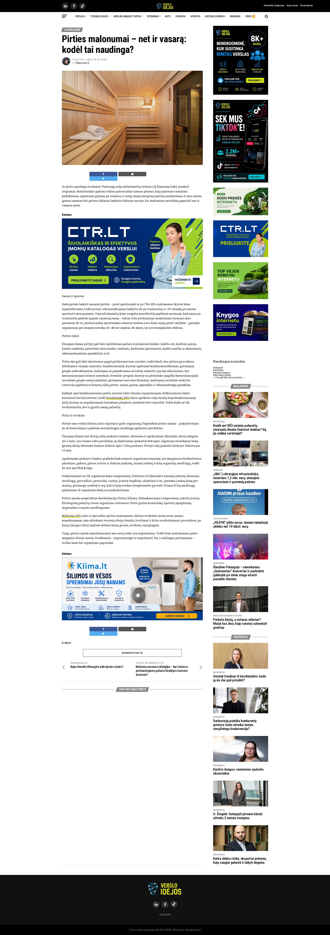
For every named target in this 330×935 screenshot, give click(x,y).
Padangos (218, 367)
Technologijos (99, 16)
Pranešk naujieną (274, 5)
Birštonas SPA (71, 516)
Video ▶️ (250, 16)
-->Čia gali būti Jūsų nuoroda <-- (229, 377)
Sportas (195, 16)
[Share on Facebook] (103, 174)
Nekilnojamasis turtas (127, 16)
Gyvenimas (153, 16)
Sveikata (180, 16)
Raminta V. (82, 62)
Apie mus (291, 5)
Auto (168, 16)
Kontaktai (305, 5)
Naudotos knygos (221, 372)
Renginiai (235, 16)
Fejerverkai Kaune (222, 375)
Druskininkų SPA (117, 398)
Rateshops (218, 370)
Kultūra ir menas (215, 16)
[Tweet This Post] (103, 178)
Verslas (80, 16)
